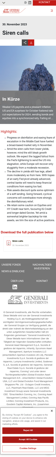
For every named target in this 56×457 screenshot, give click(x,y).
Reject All (28, 431)
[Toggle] (51, 11)
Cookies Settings (28, 449)
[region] (28, 430)
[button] (25, 3)
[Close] (51, 410)
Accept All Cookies (28, 440)
